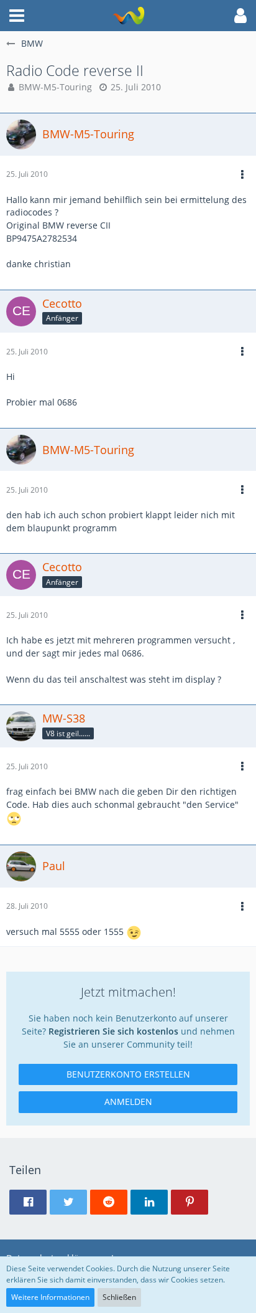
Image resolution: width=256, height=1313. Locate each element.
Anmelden (128, 1101)
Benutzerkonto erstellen (128, 1074)
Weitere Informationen (50, 1297)
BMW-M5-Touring (55, 87)
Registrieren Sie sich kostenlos (113, 1031)
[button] (16, 16)
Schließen (119, 1297)
